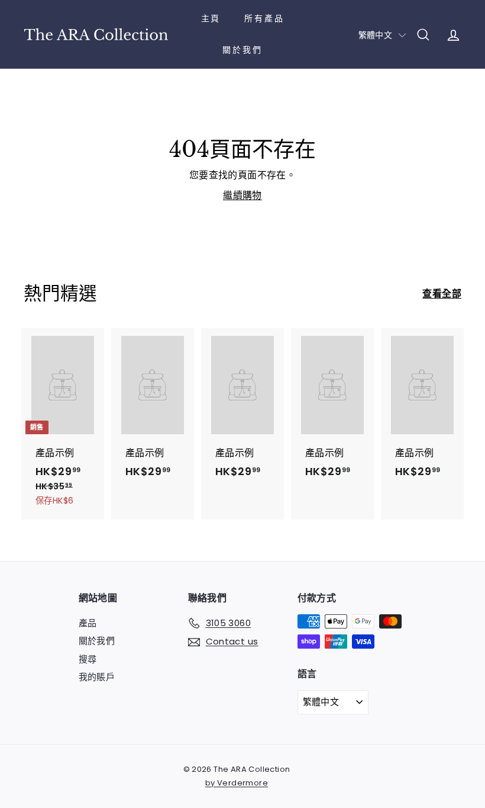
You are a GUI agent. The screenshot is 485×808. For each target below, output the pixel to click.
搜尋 (88, 659)
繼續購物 (242, 195)
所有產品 (264, 18)
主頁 (211, 18)
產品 (88, 623)
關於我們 (242, 50)
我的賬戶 (97, 677)
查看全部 (441, 293)
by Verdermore (236, 782)
